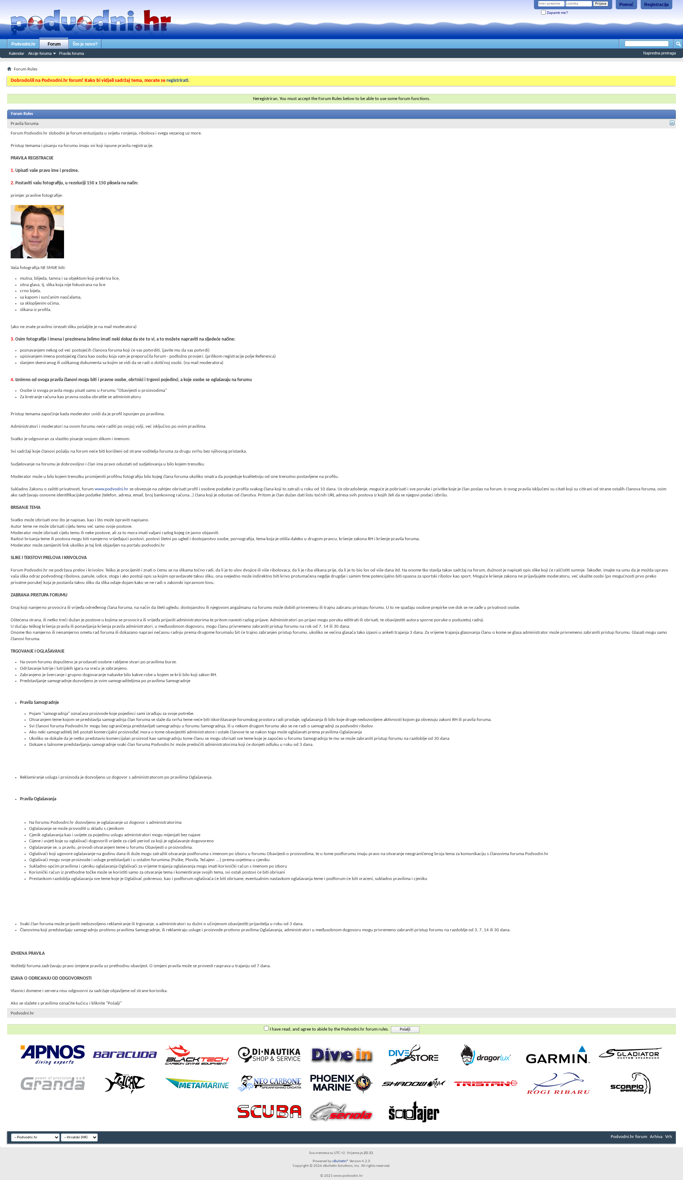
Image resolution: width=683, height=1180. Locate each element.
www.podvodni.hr (111, 489)
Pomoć (626, 4)
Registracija (656, 4)
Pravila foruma (71, 53)
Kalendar (16, 53)
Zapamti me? (557, 13)
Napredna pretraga (659, 53)
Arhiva (656, 1136)
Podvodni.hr (23, 44)
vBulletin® (340, 1161)
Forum (54, 44)
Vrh (668, 1136)
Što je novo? (85, 44)
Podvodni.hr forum (629, 1136)
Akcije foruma (40, 53)
